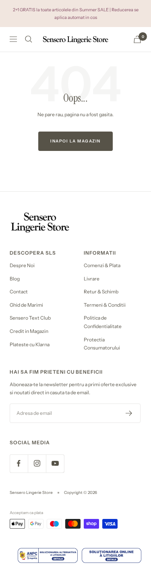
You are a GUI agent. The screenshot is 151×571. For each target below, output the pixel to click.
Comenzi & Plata (102, 265)
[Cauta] (28, 39)
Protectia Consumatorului (102, 344)
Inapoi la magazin (75, 141)
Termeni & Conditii (105, 305)
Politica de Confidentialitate (103, 322)
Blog (15, 279)
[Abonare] (129, 413)
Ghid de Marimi (26, 305)
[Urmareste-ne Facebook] (19, 463)
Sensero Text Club (30, 318)
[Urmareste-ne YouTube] (55, 463)
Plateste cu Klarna (30, 344)
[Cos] (137, 39)
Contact (19, 292)
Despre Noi (22, 265)
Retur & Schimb (101, 292)
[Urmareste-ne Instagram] (37, 463)
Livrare (91, 279)
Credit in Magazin (29, 331)
